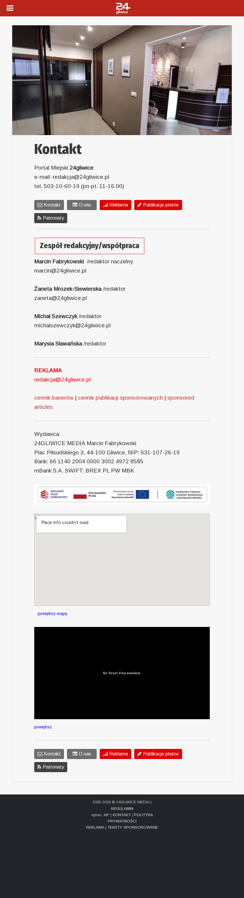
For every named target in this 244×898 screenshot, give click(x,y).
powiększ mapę (50, 613)
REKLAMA (95, 827)
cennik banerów (53, 398)
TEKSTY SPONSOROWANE (132, 827)
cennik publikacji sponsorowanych (120, 398)
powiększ (43, 727)
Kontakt (52, 204)
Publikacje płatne (161, 204)
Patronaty (53, 217)
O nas (85, 204)
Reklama (118, 204)
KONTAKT (122, 815)
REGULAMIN (122, 808)
